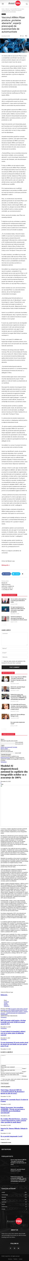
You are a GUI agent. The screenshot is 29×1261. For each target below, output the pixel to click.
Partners (15, 1259)
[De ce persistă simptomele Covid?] (5, 724)
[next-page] (5, 625)
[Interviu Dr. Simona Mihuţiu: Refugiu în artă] (5, 716)
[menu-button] (3, 4)
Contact (20, 1259)
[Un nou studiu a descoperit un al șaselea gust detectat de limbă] (5, 601)
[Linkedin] (18, 1248)
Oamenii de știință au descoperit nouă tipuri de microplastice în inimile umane (19, 618)
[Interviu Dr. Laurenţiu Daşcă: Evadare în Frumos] (5, 689)
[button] (26, 4)
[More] (22, 573)
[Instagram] (14, 1248)
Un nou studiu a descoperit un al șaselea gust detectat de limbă (18, 600)
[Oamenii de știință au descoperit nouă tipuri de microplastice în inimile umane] (5, 618)
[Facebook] (10, 1248)
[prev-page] (3, 625)
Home (3, 9)
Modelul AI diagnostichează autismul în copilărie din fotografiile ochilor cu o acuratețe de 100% (8, 586)
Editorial (7, 9)
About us (10, 1259)
